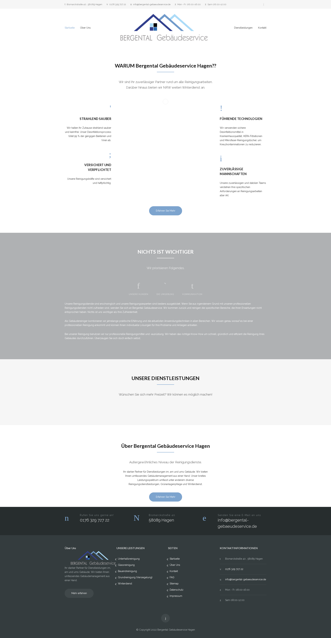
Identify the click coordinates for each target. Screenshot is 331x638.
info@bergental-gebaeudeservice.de (151, 4)
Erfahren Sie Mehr (165, 210)
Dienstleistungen (243, 27)
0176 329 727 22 (117, 4)
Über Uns (85, 27)
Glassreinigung (126, 565)
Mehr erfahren (79, 593)
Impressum (176, 596)
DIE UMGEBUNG (165, 294)
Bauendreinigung (127, 571)
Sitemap (174, 583)
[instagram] (263, 4)
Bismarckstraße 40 (162, 515)
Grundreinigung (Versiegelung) (135, 577)
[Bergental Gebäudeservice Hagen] (166, 28)
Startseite (70, 27)
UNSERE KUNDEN (138, 294)
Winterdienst (125, 583)
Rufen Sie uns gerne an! (97, 515)
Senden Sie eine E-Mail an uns (239, 515)
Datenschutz (176, 589)
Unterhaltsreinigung (129, 558)
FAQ (172, 577)
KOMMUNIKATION (192, 294)
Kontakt (262, 27)
